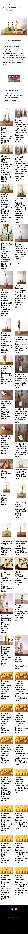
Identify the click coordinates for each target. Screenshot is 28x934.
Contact (18, 917)
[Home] (9, 8)
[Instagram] (16, 909)
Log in (11, 917)
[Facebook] (12, 909)
